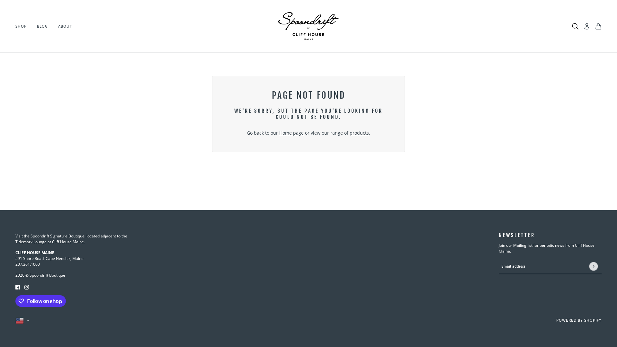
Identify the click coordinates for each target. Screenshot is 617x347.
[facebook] (17, 287)
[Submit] (593, 266)
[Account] (587, 26)
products (359, 133)
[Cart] (598, 26)
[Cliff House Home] (308, 26)
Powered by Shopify (579, 320)
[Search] (575, 26)
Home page (291, 133)
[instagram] (26, 287)
